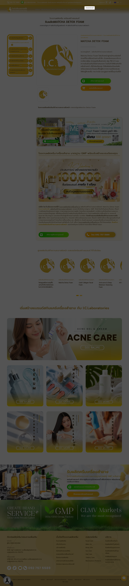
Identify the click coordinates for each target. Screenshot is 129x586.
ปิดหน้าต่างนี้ (89, 8)
